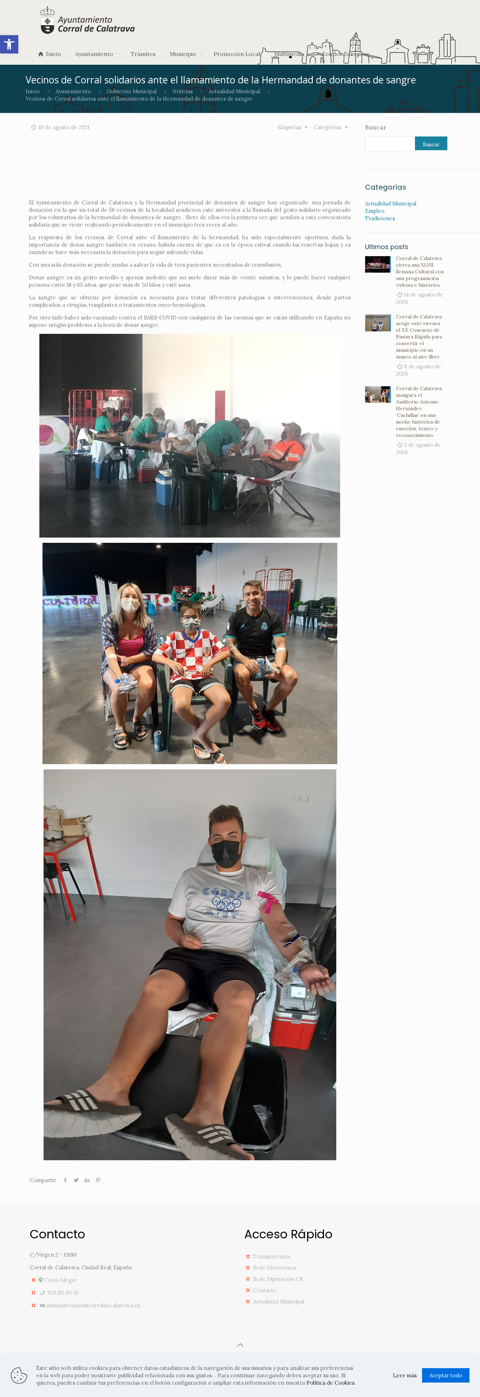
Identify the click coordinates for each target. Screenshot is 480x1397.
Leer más (405, 1375)
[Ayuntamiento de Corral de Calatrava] (88, 20)
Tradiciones (380, 218)
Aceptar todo (445, 1375)
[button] (9, 44)
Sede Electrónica (274, 1267)
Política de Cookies (330, 1382)
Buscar (375, 127)
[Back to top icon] (240, 1345)
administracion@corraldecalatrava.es (93, 1305)
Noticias (183, 91)
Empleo (374, 211)
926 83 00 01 (62, 1292)
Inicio (33, 91)
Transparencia (271, 1256)
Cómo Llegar (60, 1280)
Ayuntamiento (73, 91)
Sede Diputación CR (278, 1279)
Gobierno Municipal (132, 91)
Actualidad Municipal (234, 91)
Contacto (265, 1290)
